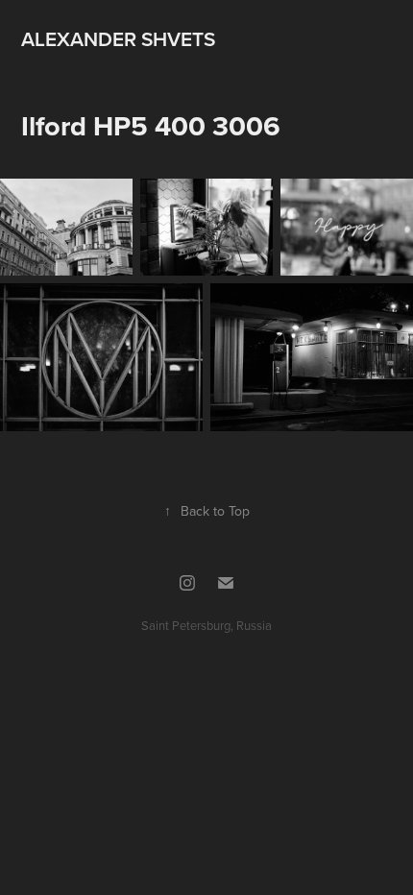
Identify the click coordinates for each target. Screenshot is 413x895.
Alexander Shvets (118, 38)
